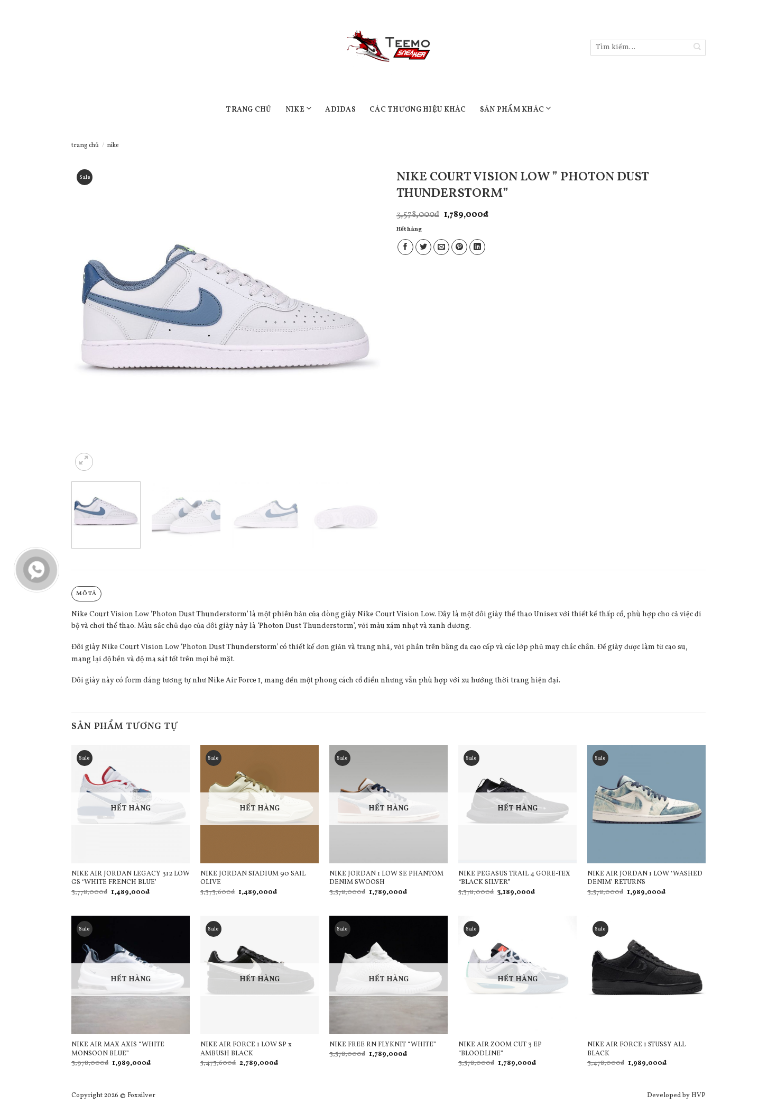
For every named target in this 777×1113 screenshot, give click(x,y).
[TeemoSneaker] (388, 47)
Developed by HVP (676, 1095)
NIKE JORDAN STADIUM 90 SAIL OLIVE (253, 879)
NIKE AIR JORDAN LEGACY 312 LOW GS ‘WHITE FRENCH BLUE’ (130, 879)
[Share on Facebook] (405, 247)
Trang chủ (85, 145)
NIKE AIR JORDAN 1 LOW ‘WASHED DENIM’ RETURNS (644, 879)
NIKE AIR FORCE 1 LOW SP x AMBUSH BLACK (246, 1050)
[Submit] (697, 48)
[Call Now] (36, 569)
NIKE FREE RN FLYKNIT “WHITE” (382, 1045)
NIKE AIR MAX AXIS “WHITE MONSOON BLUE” (117, 1050)
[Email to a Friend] (441, 247)
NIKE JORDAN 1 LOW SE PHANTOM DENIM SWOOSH (386, 879)
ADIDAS (340, 110)
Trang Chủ (249, 110)
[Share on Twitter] (423, 247)
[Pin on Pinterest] (459, 247)
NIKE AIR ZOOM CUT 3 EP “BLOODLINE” (500, 1050)
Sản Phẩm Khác (512, 110)
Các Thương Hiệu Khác (417, 110)
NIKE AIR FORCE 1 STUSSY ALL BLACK (636, 1050)
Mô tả (86, 593)
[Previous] (90, 319)
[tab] (86, 593)
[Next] (361, 319)
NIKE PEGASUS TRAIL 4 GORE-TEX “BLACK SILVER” (514, 879)
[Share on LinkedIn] (477, 247)
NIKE (294, 110)
